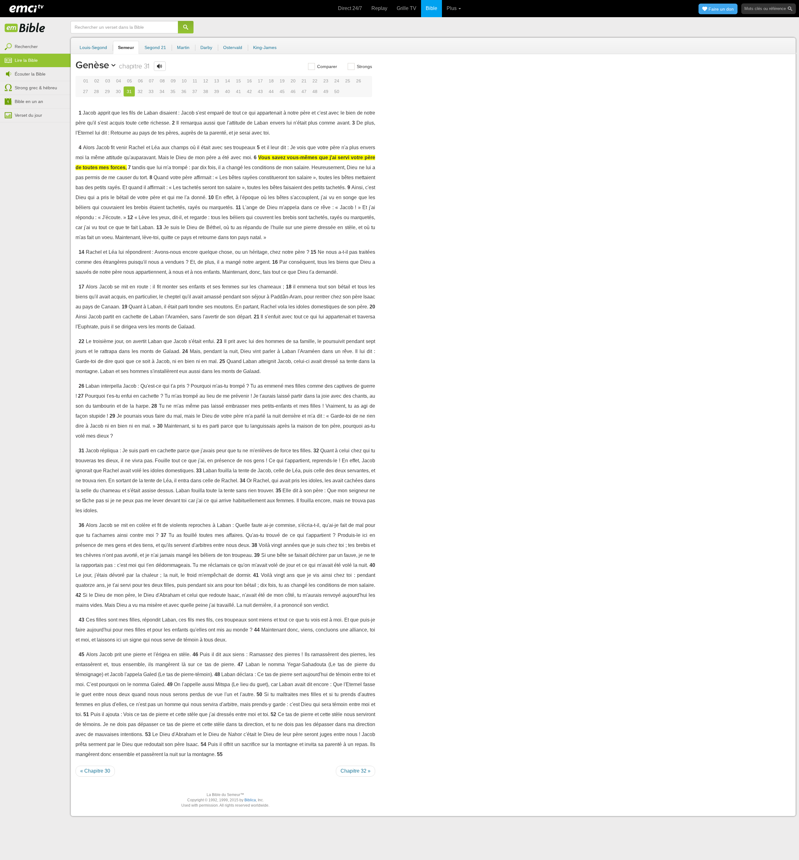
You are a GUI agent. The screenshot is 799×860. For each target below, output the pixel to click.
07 (151, 80)
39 (216, 91)
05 (129, 80)
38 (205, 91)
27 (85, 91)
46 (293, 91)
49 (325, 91)
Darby (206, 47)
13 (216, 80)
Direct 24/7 (350, 8)
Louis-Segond (93, 47)
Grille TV (406, 8)
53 (148, 734)
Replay (379, 8)
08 (162, 80)
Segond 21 (155, 47)
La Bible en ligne (25, 28)
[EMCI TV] (26, 8)
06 (140, 80)
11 (195, 80)
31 (129, 91)
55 (220, 754)
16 (249, 80)
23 (325, 80)
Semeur (126, 47)
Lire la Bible (26, 60)
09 (173, 80)
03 (107, 80)
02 (96, 80)
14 (227, 80)
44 (271, 91)
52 (273, 714)
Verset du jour (28, 115)
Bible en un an (29, 101)
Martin (183, 47)
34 (161, 91)
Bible (431, 8)
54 (203, 744)
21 (303, 80)
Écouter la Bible (30, 73)
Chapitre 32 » (355, 771)
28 (96, 91)
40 (227, 91)
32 (140, 91)
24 (336, 80)
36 (183, 91)
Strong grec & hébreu (36, 87)
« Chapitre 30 (95, 771)
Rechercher (26, 46)
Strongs (363, 66)
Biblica (250, 800)
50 (336, 91)
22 (314, 80)
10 (184, 80)
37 (194, 91)
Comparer (326, 66)
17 (260, 80)
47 (303, 91)
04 (118, 80)
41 (238, 91)
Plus (452, 8)
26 (358, 80)
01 (85, 80)
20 (293, 80)
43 (260, 91)
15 (238, 80)
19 (282, 80)
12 (205, 80)
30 (118, 91)
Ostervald (232, 47)
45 (282, 91)
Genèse (92, 65)
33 (151, 91)
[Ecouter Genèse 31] (160, 66)
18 (271, 80)
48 (314, 91)
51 (86, 714)
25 (347, 80)
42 (249, 91)
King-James (265, 47)
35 (172, 91)
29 (107, 91)
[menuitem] (35, 47)
